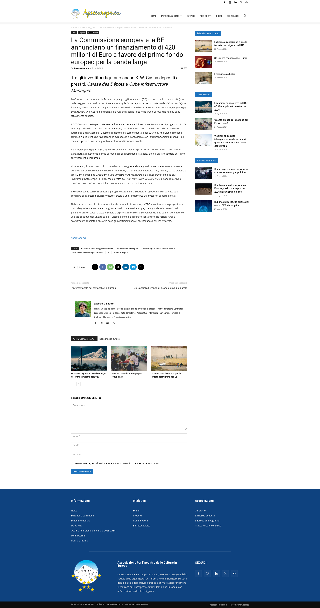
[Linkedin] (235, 2)
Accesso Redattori (218, 604)
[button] (245, 16)
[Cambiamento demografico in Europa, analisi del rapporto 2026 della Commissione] (203, 189)
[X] (241, 2)
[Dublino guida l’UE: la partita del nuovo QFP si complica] (203, 206)
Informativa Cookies (239, 604)
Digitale (92, 27)
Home (153, 16)
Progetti (206, 16)
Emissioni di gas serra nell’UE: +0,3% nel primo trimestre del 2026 (231, 106)
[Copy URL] (141, 267)
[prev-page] (73, 384)
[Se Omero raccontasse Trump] (203, 62)
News (82, 27)
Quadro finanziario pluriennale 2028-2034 (93, 530)
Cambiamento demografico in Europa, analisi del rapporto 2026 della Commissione (230, 188)
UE (108, 252)
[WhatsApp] (110, 267)
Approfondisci (78, 237)
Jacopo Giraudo (81, 68)
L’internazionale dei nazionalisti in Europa (93, 287)
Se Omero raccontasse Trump (230, 58)
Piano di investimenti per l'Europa (87, 252)
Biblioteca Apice (141, 525)
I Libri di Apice (140, 520)
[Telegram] (133, 267)
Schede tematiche (80, 520)
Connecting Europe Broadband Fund (158, 248)
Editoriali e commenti (82, 515)
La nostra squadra (205, 515)
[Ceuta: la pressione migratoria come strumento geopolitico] (203, 173)
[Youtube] (246, 2)
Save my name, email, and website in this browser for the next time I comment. (117, 463)
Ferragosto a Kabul (224, 74)
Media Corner (78, 535)
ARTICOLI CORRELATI (84, 339)
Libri (219, 16)
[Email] (95, 267)
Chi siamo (232, 16)
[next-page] (78, 384)
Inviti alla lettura (79, 540)
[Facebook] (224, 2)
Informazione (170, 16)
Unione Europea (120, 252)
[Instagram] (230, 2)
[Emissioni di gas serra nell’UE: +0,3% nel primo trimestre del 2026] (89, 358)
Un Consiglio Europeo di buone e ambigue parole (160, 287)
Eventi (191, 16)
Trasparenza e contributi (208, 525)
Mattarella (76, 525)
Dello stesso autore (110, 339)
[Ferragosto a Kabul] (203, 78)
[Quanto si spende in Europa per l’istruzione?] (129, 358)
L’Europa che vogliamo (207, 520)
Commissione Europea (127, 248)
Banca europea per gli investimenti (97, 248)
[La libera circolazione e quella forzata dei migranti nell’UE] (169, 358)
